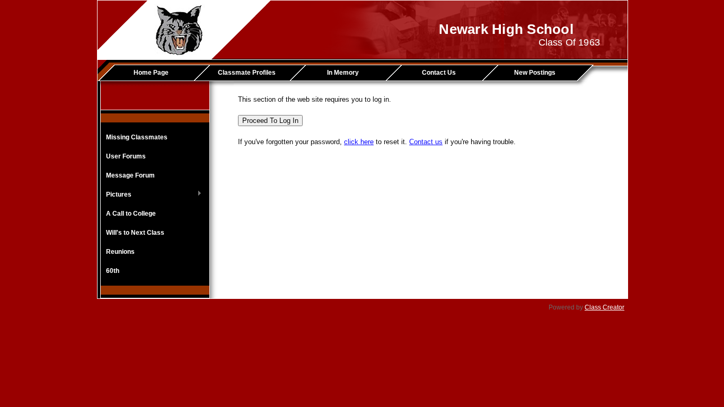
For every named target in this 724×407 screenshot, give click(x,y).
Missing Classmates (136, 137)
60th (112, 271)
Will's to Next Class (135, 232)
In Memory (343, 72)
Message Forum (130, 175)
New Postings (534, 72)
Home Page (151, 72)
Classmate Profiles (247, 72)
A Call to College (131, 213)
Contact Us (439, 72)
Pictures (116, 195)
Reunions (120, 251)
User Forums (126, 156)
